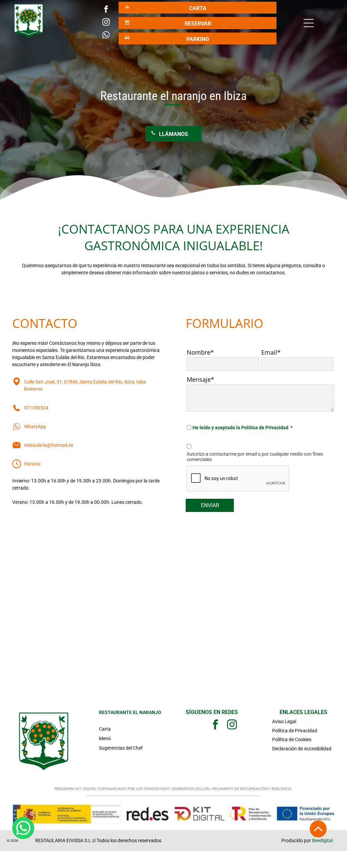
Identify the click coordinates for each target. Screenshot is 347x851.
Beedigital (322, 840)
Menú (105, 738)
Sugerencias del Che (120, 748)
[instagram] (106, 23)
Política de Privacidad (294, 730)
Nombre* (200, 352)
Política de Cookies (291, 739)
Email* (271, 352)
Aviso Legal (284, 721)
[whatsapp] (106, 35)
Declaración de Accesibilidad (301, 748)
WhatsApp (35, 426)
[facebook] (106, 10)
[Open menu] (309, 23)
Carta (105, 729)
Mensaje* (200, 379)
